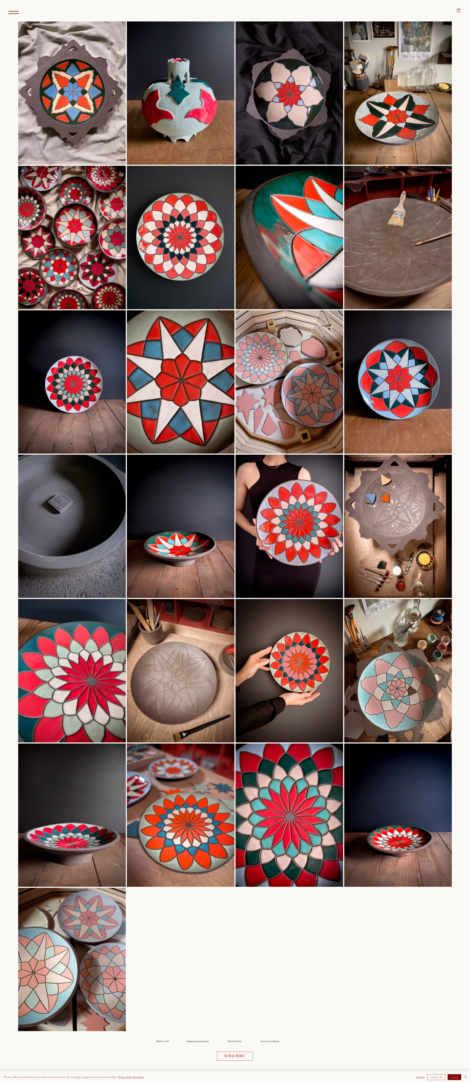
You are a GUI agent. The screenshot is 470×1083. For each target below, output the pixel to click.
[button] (234, 1056)
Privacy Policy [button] (235, 1041)
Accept (454, 1077)
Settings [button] (420, 1077)
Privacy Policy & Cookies (131, 1077)
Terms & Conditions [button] (269, 1041)
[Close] (465, 1077)
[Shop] (458, 10)
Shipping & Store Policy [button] (197, 1041)
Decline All (436, 1077)
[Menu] (13, 12)
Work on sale (162, 1041)
